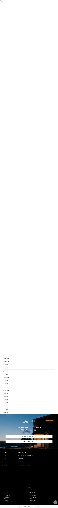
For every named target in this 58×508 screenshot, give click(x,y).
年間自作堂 (6, 497)
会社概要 (6, 500)
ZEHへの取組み (33, 497)
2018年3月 (5, 368)
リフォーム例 (7, 495)
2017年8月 (5, 371)
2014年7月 (5, 399)
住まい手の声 (32, 495)
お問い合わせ (32, 500)
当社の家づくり (33, 492)
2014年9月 (5, 393)
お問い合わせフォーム (29, 436)
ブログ (5, 498)
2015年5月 (5, 383)
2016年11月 (6, 377)
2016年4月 (5, 380)
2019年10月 (6, 361)
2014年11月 (6, 390)
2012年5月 (5, 406)
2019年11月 (6, 358)
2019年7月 (5, 364)
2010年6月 (5, 412)
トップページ (7, 492)
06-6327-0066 (30, 441)
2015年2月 (5, 387)
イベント (31, 498)
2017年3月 (5, 374)
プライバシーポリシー (9, 501)
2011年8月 (5, 409)
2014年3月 (5, 402)
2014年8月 (5, 396)
